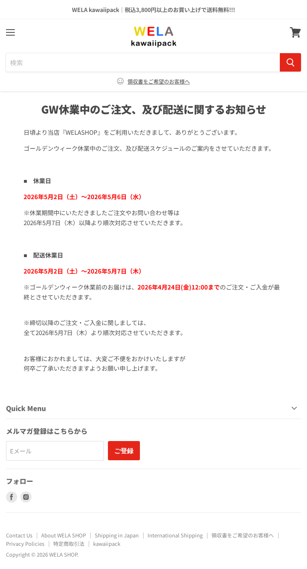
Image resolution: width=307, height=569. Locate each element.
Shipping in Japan (117, 535)
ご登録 (124, 450)
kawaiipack (106, 543)
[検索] (290, 62)
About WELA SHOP (63, 535)
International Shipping (175, 535)
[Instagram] (26, 497)
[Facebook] (11, 497)
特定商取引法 (68, 543)
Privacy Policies (25, 543)
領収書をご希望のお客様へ (159, 81)
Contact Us (19, 535)
